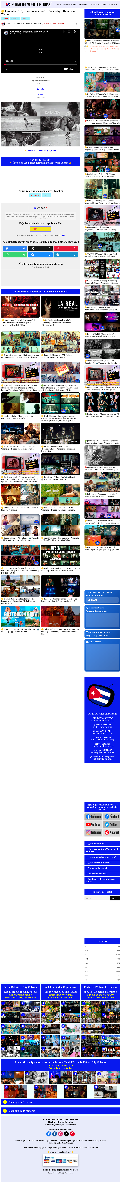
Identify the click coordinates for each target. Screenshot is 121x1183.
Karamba (15, 18)
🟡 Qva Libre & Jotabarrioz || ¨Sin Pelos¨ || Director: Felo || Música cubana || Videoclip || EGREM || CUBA (20, 570)
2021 (102, 967)
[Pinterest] (72, 1133)
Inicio (59, 4)
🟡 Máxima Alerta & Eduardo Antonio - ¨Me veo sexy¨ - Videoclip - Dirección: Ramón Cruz (60, 631)
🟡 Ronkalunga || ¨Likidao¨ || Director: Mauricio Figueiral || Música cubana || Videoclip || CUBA (100, 175)
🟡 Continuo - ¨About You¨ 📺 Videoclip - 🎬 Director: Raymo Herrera (59, 478)
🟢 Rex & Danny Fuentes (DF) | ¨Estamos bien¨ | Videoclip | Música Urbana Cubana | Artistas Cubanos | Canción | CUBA (59, 387)
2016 (102, 946)
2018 (102, 955)
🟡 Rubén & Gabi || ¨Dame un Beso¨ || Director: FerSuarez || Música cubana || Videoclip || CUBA (100, 335)
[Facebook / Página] (48, 1133)
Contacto (113, 4)
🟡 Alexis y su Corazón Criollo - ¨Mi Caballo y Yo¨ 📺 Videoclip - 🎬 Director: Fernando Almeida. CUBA (101, 362)
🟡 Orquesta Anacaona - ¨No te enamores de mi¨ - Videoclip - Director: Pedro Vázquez (20, 356)
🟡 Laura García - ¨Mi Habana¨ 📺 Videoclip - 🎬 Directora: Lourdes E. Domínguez (20, 539)
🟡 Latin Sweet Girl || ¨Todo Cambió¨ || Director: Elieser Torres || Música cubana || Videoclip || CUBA (102, 202)
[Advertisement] (102, 571)
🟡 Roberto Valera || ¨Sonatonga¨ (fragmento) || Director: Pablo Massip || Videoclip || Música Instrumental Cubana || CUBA (101, 228)
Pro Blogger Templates (64, 1173)
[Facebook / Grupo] (54, 1133)
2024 (102, 980)
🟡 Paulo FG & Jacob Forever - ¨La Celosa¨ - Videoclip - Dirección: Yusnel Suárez (60, 569)
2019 (102, 959)
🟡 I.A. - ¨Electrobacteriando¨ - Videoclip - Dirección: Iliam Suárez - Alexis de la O (59, 600)
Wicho (25, 18)
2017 (102, 950)
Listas (103, 4)
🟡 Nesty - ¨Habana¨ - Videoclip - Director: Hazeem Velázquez (20, 508)
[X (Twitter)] (66, 1133)
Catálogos (83, 4)
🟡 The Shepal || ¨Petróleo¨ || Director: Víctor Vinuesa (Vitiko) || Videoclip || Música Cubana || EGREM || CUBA (102, 68)
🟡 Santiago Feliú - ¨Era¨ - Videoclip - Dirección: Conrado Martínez (17, 417)
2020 (102, 963)
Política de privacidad (59, 1170)
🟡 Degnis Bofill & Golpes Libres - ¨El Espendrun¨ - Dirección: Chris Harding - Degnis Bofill (19, 601)
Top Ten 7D (95, 4)
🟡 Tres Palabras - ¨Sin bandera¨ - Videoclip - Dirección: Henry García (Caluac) (60, 539)
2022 (102, 971)
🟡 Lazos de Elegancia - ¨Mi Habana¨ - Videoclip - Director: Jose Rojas (58, 356)
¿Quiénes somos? (70, 4)
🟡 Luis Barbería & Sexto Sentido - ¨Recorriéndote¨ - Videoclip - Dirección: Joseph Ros (58, 448)
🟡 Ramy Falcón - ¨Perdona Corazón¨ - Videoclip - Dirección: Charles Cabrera (58, 508)
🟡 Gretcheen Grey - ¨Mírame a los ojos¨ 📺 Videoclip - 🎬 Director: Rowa (20, 630)
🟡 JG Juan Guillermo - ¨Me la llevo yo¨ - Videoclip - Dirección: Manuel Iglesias (19, 447)
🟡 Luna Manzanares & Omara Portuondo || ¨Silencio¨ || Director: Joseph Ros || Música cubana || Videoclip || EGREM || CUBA (102, 42)
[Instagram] (60, 1133)
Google (62, 235)
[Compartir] (76, 24)
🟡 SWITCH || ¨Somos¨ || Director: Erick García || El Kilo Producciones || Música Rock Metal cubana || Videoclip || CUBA (100, 255)
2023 (102, 976)
